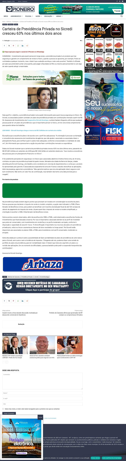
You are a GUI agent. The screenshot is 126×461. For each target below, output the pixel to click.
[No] (124, 458)
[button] (121, 16)
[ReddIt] (27, 46)
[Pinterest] (13, 46)
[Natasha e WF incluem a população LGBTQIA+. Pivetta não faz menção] (15, 345)
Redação (7, 40)
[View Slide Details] (81, 9)
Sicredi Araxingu (44, 277)
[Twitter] (9, 46)
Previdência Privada (27, 277)
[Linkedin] (22, 46)
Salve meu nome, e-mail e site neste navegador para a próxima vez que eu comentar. (32, 409)
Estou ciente (95, 458)
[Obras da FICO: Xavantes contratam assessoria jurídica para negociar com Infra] (42, 345)
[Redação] (10, 324)
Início (3, 21)
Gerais (16, 24)
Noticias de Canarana (14, 277)
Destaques (15, 21)
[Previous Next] (21, 438)
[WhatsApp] (18, 46)
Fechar (40, 417)
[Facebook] (4, 46)
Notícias (9, 21)
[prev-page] (3, 362)
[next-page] (7, 362)
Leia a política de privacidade (111, 458)
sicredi (36, 277)
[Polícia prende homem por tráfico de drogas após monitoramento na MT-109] (69, 345)
